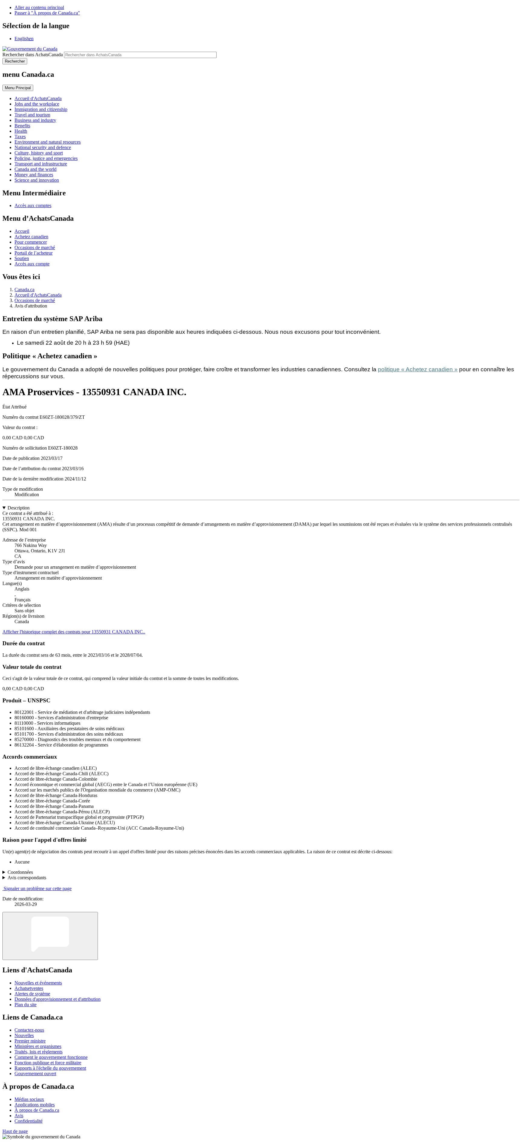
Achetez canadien (31, 236)
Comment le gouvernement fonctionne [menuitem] (51, 1057)
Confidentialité (28, 1121)
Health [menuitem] (20, 131)
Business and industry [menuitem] (35, 120)
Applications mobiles (34, 1104)
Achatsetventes (28, 988)
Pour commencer (30, 242)
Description (19, 507)
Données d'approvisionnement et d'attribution (57, 999)
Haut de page (15, 1131)
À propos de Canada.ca (36, 1110)
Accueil (21, 231)
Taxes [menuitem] (20, 136)
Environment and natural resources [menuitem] (47, 142)
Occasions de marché (34, 247)
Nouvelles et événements (38, 982)
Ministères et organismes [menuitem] (37, 1046)
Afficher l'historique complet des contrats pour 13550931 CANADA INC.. (73, 631)
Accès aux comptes (32, 205)
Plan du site (25, 1004)
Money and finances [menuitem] (33, 174)
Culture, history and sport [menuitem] (38, 152)
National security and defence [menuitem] (42, 147)
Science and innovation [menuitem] (36, 180)
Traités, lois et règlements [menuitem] (38, 1051)
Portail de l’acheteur (33, 252)
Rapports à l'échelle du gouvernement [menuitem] (50, 1068)
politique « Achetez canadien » (418, 369)
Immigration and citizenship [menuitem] (40, 109)
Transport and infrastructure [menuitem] (40, 163)
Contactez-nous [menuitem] (29, 1030)
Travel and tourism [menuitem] (32, 114)
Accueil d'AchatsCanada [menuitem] (38, 98)
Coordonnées (20, 872)
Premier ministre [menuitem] (30, 1040)
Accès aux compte (32, 263)
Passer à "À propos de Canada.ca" (47, 12)
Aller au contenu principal (39, 7)
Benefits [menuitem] (22, 125)
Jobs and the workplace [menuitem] (36, 103)
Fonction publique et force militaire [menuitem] (47, 1062)
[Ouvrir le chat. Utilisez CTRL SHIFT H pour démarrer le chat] (50, 936)
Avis (18, 1115)
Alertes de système (32, 993)
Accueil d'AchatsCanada (38, 295)
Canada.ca (24, 289)
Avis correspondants (27, 877)
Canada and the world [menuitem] (35, 169)
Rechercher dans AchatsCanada (32, 54)
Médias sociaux (29, 1099)
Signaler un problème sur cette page (38, 888)
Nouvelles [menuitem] (24, 1035)
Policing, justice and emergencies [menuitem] (46, 158)
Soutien (21, 258)
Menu (18, 88)
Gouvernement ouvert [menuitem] (35, 1073)
